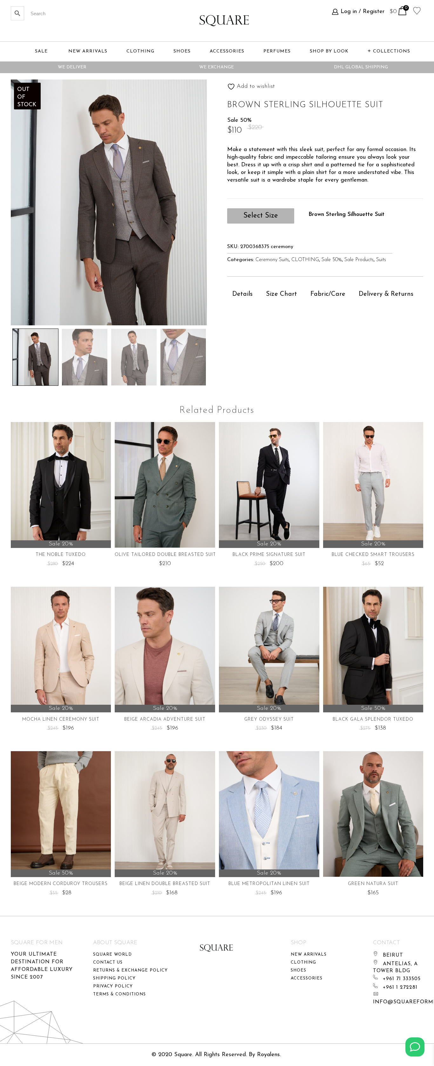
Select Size (260, 215)
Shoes (298, 970)
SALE (41, 51)
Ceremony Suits (272, 259)
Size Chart (281, 294)
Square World (112, 954)
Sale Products (359, 259)
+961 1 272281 (400, 987)
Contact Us (108, 962)
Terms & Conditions (119, 994)
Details (242, 294)
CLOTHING (305, 259)
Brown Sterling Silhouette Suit (346, 215)
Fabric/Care (327, 294)
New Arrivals (309, 954)
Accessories (306, 978)
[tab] (242, 294)
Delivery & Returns (386, 294)
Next (227, 355)
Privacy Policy (113, 986)
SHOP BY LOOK (329, 51)
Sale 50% (332, 259)
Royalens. (269, 1055)
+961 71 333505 (402, 978)
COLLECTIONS (391, 51)
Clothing (303, 962)
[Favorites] (417, 10)
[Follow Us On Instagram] (414, 1046)
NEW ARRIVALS (87, 51)
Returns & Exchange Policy (130, 970)
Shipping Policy (114, 978)
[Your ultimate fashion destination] (224, 20)
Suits (381, 259)
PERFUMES (277, 51)
